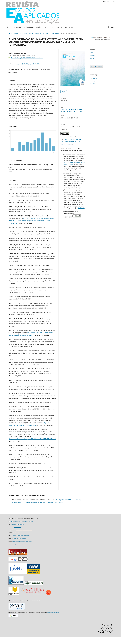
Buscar (111, 27)
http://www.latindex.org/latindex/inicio (21, 535)
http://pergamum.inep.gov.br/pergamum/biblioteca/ (22, 521)
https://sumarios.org (18, 544)
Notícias (59, 27)
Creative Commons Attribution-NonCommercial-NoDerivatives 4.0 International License (71, 141)
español (92, 55)
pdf (64, 92)
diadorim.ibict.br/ (17, 527)
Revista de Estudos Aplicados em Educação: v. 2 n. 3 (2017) (44, 502)
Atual (45, 27)
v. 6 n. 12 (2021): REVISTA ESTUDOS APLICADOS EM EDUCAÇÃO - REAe (39, 33)
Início (10, 33)
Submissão (17, 27)
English (92, 52)
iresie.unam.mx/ (15, 532)
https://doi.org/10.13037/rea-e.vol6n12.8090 (26, 64)
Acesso (113, 1)
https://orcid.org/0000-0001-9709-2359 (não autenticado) (27, 58)
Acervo (52, 27)
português (93, 58)
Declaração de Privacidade (32, 27)
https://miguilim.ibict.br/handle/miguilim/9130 (22, 541)
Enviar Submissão (96, 67)
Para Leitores (93, 78)
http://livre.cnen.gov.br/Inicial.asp (18, 538)
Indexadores (69, 27)
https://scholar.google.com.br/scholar (24, 529)
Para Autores (93, 81)
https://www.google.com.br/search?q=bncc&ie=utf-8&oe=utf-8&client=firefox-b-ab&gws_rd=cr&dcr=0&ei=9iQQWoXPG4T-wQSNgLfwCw (32, 220)
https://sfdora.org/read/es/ (53, 612)
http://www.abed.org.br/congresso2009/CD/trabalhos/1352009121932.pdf (32, 439)
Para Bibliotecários (95, 84)
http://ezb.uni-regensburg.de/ (17, 524)
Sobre (8, 27)
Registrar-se (106, 1)
